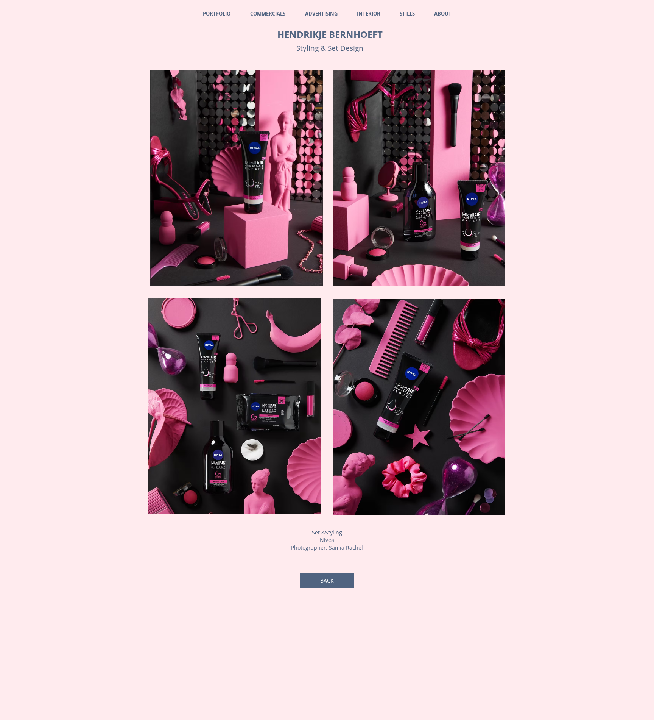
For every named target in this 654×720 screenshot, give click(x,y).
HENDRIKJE (303, 34)
